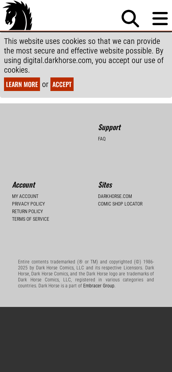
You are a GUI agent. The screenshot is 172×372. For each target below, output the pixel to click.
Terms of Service (30, 219)
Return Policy (27, 211)
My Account (25, 196)
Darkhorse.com (115, 196)
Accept (62, 84)
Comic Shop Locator (120, 204)
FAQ (102, 139)
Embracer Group (98, 286)
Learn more (22, 84)
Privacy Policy (28, 204)
